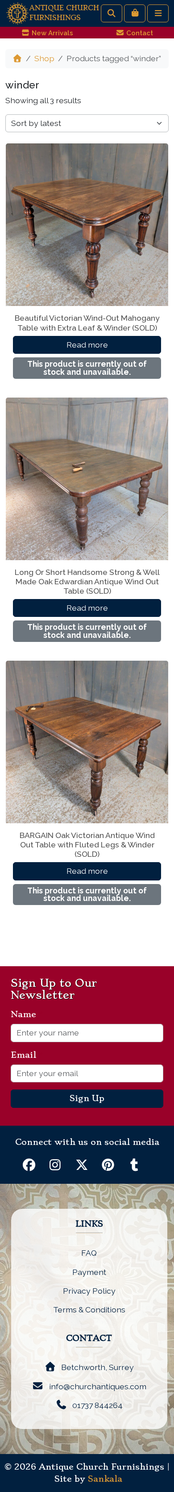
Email (27, 1055)
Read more (87, 344)
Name (27, 1014)
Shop (44, 58)
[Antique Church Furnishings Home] (17, 12)
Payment (89, 1272)
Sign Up (87, 1098)
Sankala (105, 1479)
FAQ (89, 1252)
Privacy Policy (89, 1290)
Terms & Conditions (89, 1309)
